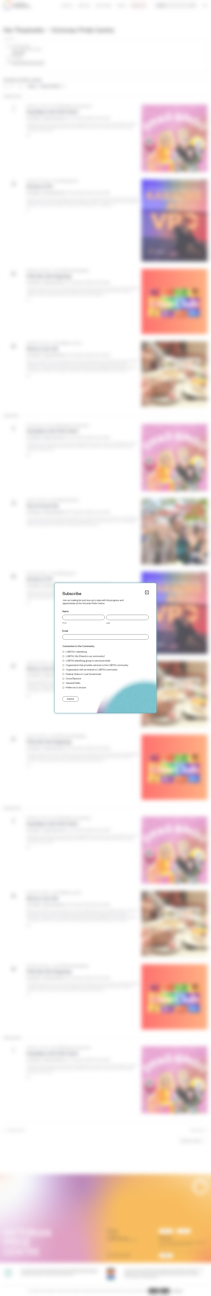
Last (108, 623)
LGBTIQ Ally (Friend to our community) (85, 656)
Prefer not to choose (76, 687)
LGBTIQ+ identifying (76, 651)
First (64, 623)
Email (65, 630)
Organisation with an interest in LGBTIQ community (92, 669)
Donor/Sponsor (73, 678)
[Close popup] (147, 592)
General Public (73, 682)
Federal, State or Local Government (83, 673)
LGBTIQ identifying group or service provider (88, 660)
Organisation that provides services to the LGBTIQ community (97, 664)
